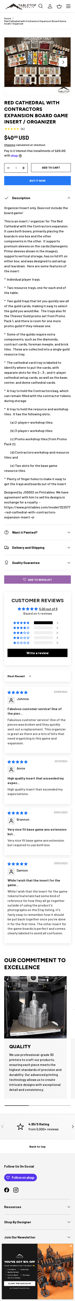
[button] (21, 622)
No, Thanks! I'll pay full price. (20, 1288)
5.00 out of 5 (48, 609)
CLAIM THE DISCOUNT (19, 1283)
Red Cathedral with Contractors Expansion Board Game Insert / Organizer (35, 22)
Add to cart (51, 167)
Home (7, 18)
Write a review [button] (37, 653)
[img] (18, 692)
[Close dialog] (70, 1245)
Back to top (37, 1146)
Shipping (9, 145)
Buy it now (37, 180)
